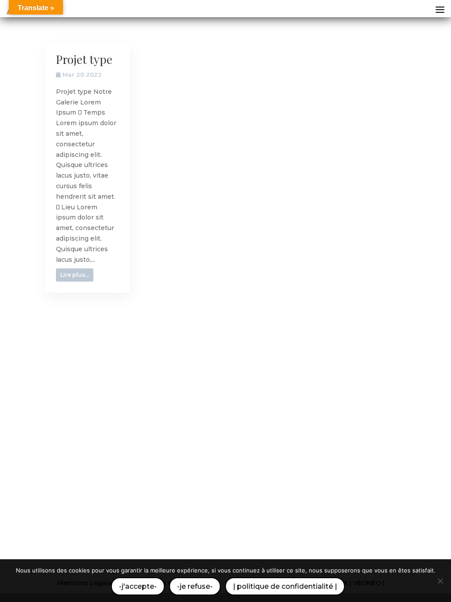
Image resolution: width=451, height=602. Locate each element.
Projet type (84, 59)
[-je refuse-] (440, 580)
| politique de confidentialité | (285, 586)
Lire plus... (74, 274)
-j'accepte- (138, 586)
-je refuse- (195, 586)
